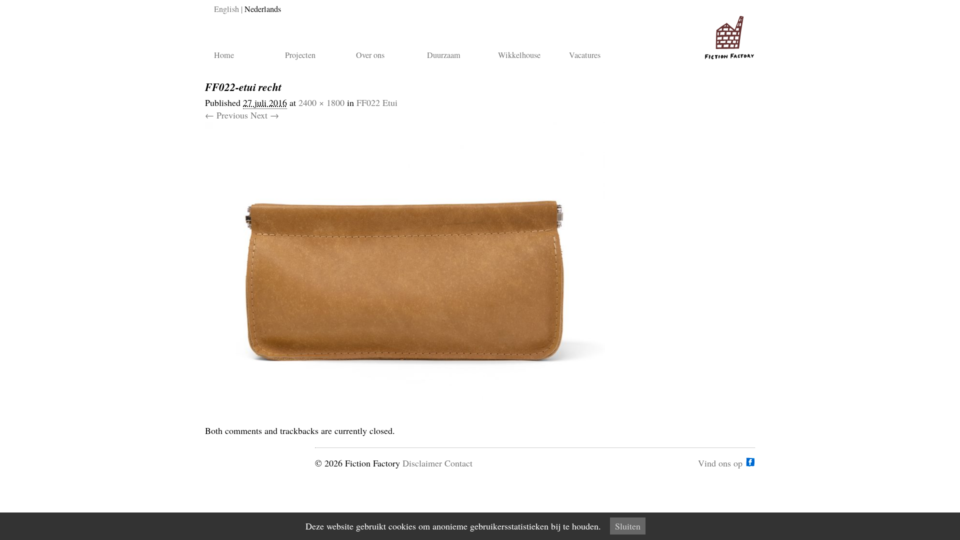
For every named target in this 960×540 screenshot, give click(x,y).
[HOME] (727, 33)
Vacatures (584, 55)
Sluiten (627, 526)
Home (224, 55)
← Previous (226, 115)
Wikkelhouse (519, 55)
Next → (264, 115)
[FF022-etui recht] (405, 418)
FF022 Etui (377, 102)
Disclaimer (422, 463)
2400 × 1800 (321, 102)
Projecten (300, 55)
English (226, 9)
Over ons (370, 55)
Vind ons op (720, 462)
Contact (458, 463)
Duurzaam (443, 55)
